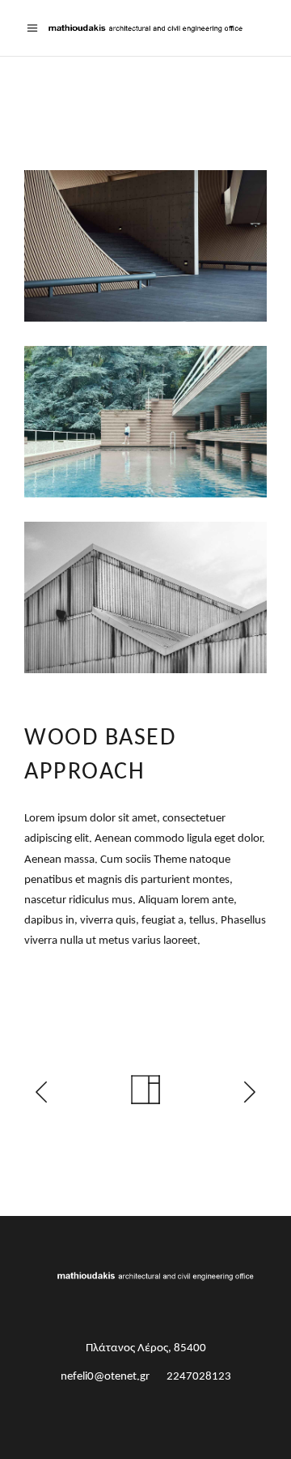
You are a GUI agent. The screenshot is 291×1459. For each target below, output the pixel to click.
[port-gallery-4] (145, 246)
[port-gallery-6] (145, 597)
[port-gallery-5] (145, 421)
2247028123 (199, 1377)
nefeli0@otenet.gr (105, 1377)
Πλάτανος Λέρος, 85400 (146, 1348)
